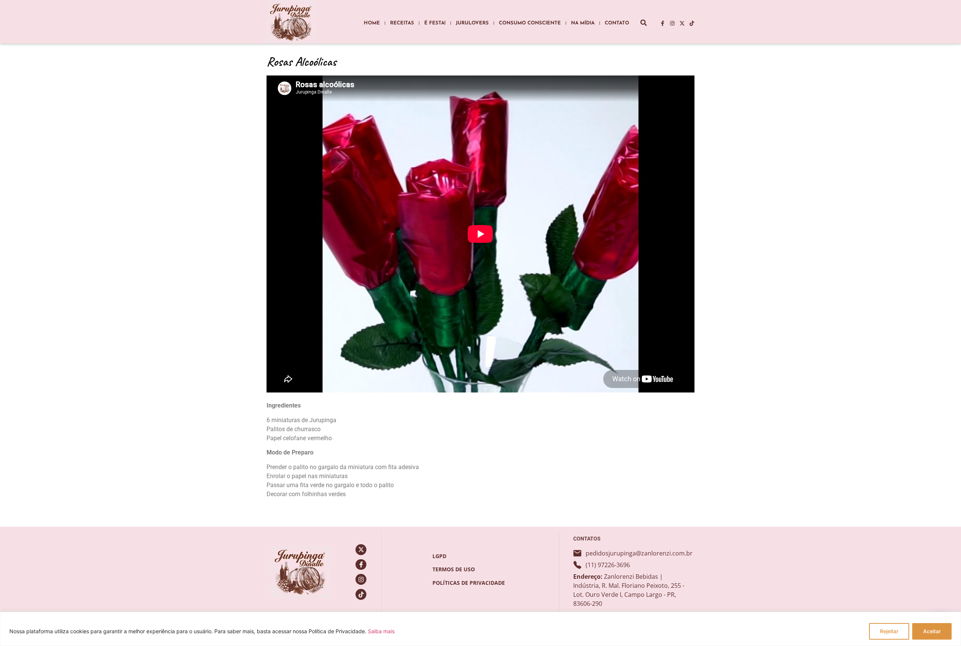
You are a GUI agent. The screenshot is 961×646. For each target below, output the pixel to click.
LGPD (439, 556)
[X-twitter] (682, 23)
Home (372, 23)
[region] (480, 629)
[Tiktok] (692, 23)
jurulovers (472, 23)
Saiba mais (381, 631)
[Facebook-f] (662, 23)
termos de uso (453, 569)
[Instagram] (672, 23)
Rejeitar (889, 631)
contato (617, 23)
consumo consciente (530, 23)
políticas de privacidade (468, 582)
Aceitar (932, 631)
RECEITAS (402, 23)
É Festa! (435, 23)
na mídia (583, 23)
